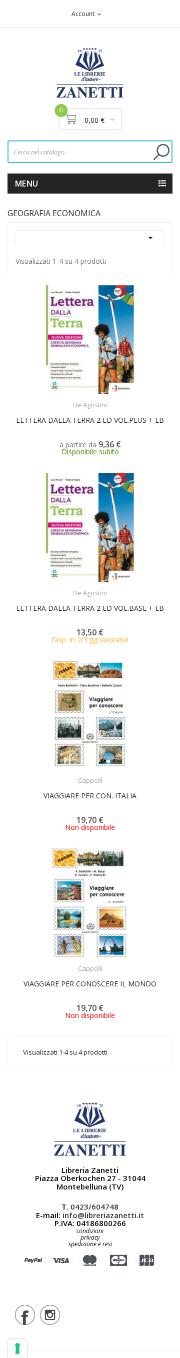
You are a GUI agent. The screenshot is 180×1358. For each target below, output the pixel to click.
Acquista (99, 586)
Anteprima (69, 399)
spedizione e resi (90, 1244)
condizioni (90, 1231)
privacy (90, 1237)
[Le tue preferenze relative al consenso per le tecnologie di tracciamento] (17, 1348)
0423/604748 (94, 1207)
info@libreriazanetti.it (103, 1215)
